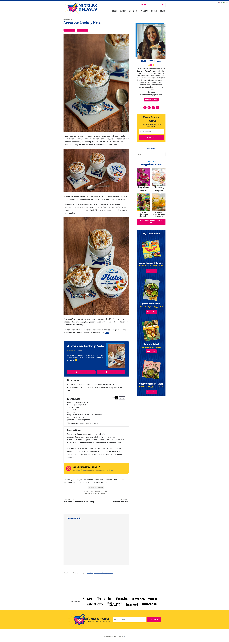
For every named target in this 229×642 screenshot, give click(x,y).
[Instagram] (139, 5)
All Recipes (72, 19)
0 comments (88, 493)
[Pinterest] (142, 5)
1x (116, 398)
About (123, 11)
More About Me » (151, 99)
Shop (162, 11)
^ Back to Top (86, 632)
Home (114, 11)
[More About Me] (151, 41)
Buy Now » (151, 311)
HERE (107, 333)
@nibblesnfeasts (80, 470)
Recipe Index (101, 632)
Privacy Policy (141, 632)
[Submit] (163, 5)
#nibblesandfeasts (107, 470)
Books (154, 11)
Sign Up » (151, 137)
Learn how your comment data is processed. (100, 573)
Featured (123, 632)
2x (120, 398)
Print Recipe (82, 372)
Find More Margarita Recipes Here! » (151, 221)
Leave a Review (82, 30)
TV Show (144, 11)
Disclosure (131, 632)
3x (123, 398)
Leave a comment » (102, 493)
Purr (124, 636)
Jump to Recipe (69, 30)
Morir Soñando (121, 501)
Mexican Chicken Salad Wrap (79, 501)
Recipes (133, 11)
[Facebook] (136, 5)
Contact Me (115, 632)
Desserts (101, 487)
